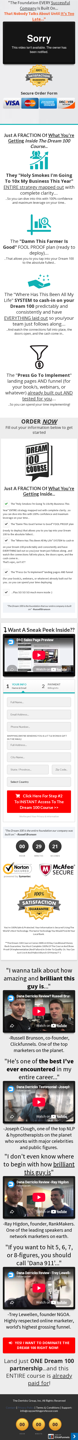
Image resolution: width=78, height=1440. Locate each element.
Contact (11, 1407)
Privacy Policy (26, 1407)
